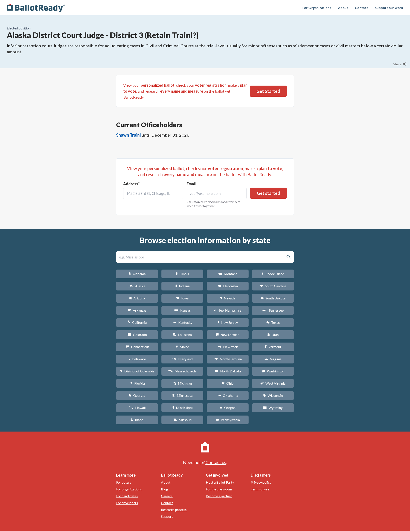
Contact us (215, 462)
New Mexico (227, 335)
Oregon (228, 408)
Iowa (182, 298)
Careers (167, 496)
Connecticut (137, 347)
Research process (174, 510)
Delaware (137, 359)
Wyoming (273, 408)
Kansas (182, 310)
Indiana (182, 286)
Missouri (182, 420)
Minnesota (182, 395)
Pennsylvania (228, 420)
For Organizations (316, 8)
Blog (164, 489)
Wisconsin (273, 395)
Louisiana (182, 335)
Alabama (137, 274)
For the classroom (219, 489)
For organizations (129, 489)
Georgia (137, 395)
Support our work (389, 8)
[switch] (400, 64)
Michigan (182, 383)
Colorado (137, 335)
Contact (361, 8)
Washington (272, 371)
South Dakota (273, 298)
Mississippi (182, 408)
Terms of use (260, 489)
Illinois (182, 274)
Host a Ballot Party (220, 482)
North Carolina (228, 359)
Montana (227, 274)
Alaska (137, 286)
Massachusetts (182, 371)
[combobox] (153, 193)
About (343, 8)
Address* (131, 183)
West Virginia (273, 383)
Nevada (227, 298)
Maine (182, 347)
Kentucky (182, 322)
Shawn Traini (128, 134)
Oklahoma (227, 395)
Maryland (182, 359)
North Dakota (228, 371)
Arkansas (137, 310)
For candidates (127, 496)
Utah (273, 335)
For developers (127, 503)
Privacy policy (261, 482)
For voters (123, 482)
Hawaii (137, 408)
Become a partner (219, 496)
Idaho (137, 420)
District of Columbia (137, 371)
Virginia (272, 359)
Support (167, 516)
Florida (137, 383)
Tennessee (273, 310)
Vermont (273, 347)
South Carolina (273, 286)
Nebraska (228, 286)
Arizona (137, 298)
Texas (273, 322)
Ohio (228, 383)
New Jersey (227, 322)
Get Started (268, 91)
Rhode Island (273, 274)
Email (191, 183)
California (137, 322)
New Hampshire (227, 310)
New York (228, 347)
